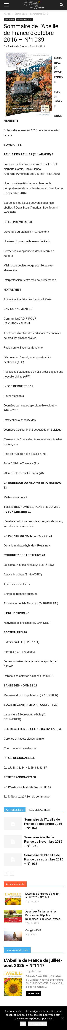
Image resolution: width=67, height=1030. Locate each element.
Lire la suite (33, 993)
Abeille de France (17, 46)
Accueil (7, 13)
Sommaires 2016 (39, 13)
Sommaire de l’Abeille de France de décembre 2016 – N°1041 (43, 824)
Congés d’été (33, 930)
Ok (23, 1023)
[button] (62, 5)
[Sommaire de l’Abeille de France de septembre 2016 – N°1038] (13, 859)
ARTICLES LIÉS (14, 809)
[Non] (62, 1018)
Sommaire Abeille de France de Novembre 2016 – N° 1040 (43, 841)
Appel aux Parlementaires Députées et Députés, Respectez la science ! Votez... (43, 915)
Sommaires (21, 13)
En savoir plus (37, 1023)
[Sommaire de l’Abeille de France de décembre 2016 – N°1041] (13, 823)
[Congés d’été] (13, 934)
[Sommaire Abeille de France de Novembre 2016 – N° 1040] (13, 841)
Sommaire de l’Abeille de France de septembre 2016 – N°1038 (43, 859)
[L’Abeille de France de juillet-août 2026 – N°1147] (13, 898)
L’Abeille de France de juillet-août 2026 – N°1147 (33, 963)
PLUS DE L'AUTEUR (39, 809)
